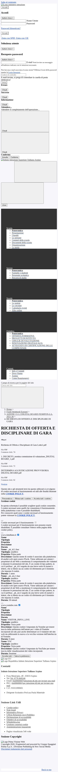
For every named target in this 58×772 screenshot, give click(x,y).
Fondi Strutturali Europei (17, 412)
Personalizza (7, 499)
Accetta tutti (42, 499)
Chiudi (4, 90)
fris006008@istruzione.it (34, 681)
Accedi (5, 7)
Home (9, 409)
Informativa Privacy (14, 712)
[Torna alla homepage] (29, 160)
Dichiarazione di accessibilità (18, 717)
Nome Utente (32, 21)
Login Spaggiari (14, 72)
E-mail (29, 62)
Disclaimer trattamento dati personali (16, 749)
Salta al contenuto (8, 2)
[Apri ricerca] (35, 171)
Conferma (14, 157)
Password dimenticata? (11, 28)
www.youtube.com (9, 605)
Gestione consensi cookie (17, 724)
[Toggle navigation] (22, 193)
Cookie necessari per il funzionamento (17, 522)
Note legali (11, 710)
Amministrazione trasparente (18, 727)
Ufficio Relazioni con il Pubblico (20, 715)
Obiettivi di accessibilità (16, 720)
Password (31, 23)
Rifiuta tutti (23, 499)
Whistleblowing (13, 722)
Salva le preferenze (22, 656)
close (4, 205)
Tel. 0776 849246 (17, 678)
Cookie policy (12, 707)
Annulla (5, 157)
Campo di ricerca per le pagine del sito (17, 383)
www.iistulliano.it (9, 535)
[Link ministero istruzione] (13, 4)
